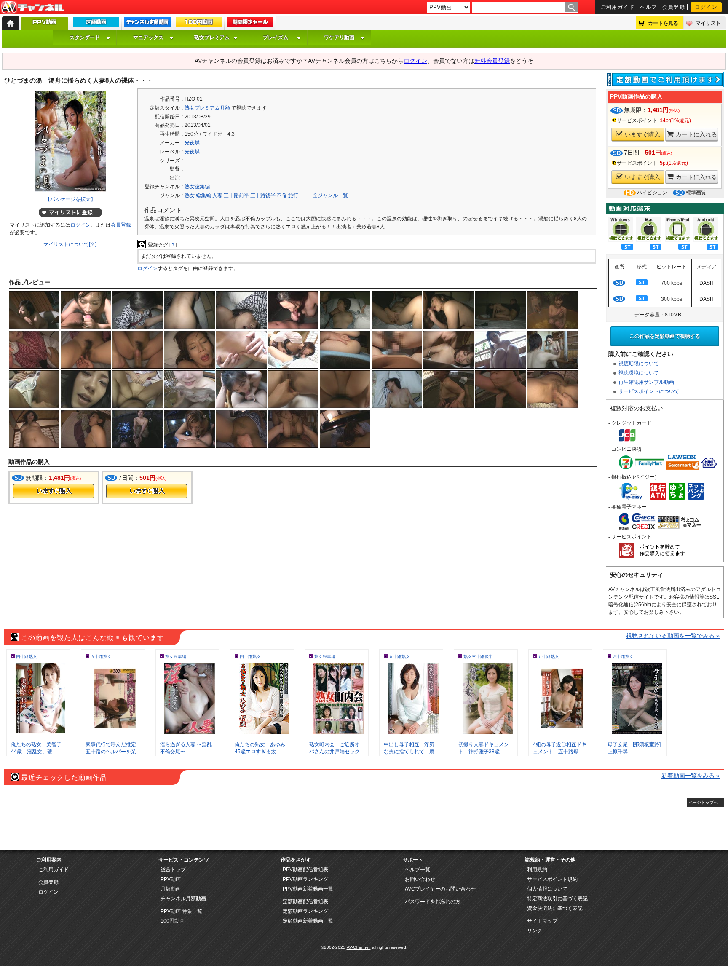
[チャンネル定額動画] (147, 24)
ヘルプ (648, 7)
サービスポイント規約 (552, 879)
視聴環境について (638, 373)
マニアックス (148, 37)
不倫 (282, 195)
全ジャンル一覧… (333, 195)
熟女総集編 (197, 187)
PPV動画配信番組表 (305, 869)
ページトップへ (703, 802)
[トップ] (10, 23)
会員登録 (673, 7)
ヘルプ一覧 (417, 869)
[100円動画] (199, 24)
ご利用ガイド (618, 7)
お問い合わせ (420, 879)
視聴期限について (638, 364)
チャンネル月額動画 (183, 899)
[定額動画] (96, 24)
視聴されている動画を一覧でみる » (673, 635)
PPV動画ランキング (305, 879)
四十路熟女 (26, 656)
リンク (534, 931)
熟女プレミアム (212, 37)
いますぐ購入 (642, 134)
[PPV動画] (44, 25)
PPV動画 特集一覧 (181, 911)
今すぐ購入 (53, 491)
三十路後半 (263, 195)
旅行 (293, 195)
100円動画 (173, 921)
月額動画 (171, 889)
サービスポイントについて (648, 391)
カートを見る (663, 23)
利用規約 (537, 869)
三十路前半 (236, 195)
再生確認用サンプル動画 (646, 382)
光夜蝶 (192, 143)
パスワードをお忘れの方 (432, 901)
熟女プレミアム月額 (207, 108)
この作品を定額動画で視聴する (664, 336)
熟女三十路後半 (478, 656)
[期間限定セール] (250, 24)
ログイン (706, 7)
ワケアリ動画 (339, 37)
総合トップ (173, 869)
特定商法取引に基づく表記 (557, 899)
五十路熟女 (101, 656)
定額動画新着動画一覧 (308, 921)
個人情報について (547, 889)
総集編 (203, 195)
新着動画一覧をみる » (690, 775)
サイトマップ (542, 921)
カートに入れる (696, 134)
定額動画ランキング (305, 911)
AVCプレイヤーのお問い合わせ (440, 889)
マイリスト (708, 23)
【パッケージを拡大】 (70, 199)
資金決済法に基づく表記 (555, 908)
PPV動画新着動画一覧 (308, 889)
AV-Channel (32, 7)
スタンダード (85, 37)
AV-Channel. (359, 947)
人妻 (217, 195)
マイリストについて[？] (69, 244)
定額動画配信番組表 (305, 901)
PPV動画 (171, 879)
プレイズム (275, 37)
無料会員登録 (492, 60)
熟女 (190, 195)
